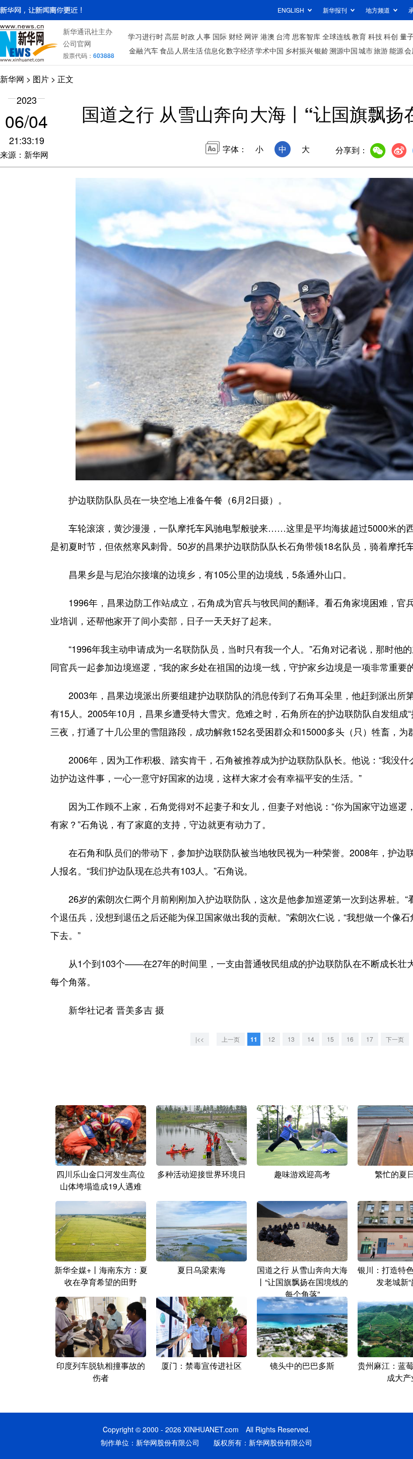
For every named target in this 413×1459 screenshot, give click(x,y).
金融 (136, 50)
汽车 (151, 50)
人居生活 (189, 50)
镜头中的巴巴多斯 (302, 1365)
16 (350, 1039)
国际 (220, 36)
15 (330, 1039)
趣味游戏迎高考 (302, 1174)
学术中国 (269, 50)
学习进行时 (145, 36)
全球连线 (336, 36)
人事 (203, 36)
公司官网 (77, 43)
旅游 (381, 50)
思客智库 (306, 36)
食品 (167, 50)
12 (271, 1039)
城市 (366, 50)
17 (369, 1039)
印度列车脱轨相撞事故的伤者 (100, 1371)
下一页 (395, 1039)
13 (291, 1039)
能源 (396, 50)
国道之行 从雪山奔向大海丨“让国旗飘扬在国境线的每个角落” (302, 1282)
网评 (251, 36)
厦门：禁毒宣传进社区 (201, 1365)
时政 (188, 36)
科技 (375, 36)
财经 (236, 36)
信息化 (214, 50)
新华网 (12, 79)
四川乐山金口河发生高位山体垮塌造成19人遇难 (100, 1180)
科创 (391, 36)
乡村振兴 (299, 50)
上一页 (231, 1039)
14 (310, 1039)
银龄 (321, 50)
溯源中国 (343, 50)
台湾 (283, 36)
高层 (172, 36)
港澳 (267, 36)
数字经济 (240, 50)
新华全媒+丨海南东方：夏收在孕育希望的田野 (101, 1276)
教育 (359, 36)
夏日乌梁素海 (201, 1270)
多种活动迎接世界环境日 (201, 1174)
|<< (199, 1039)
